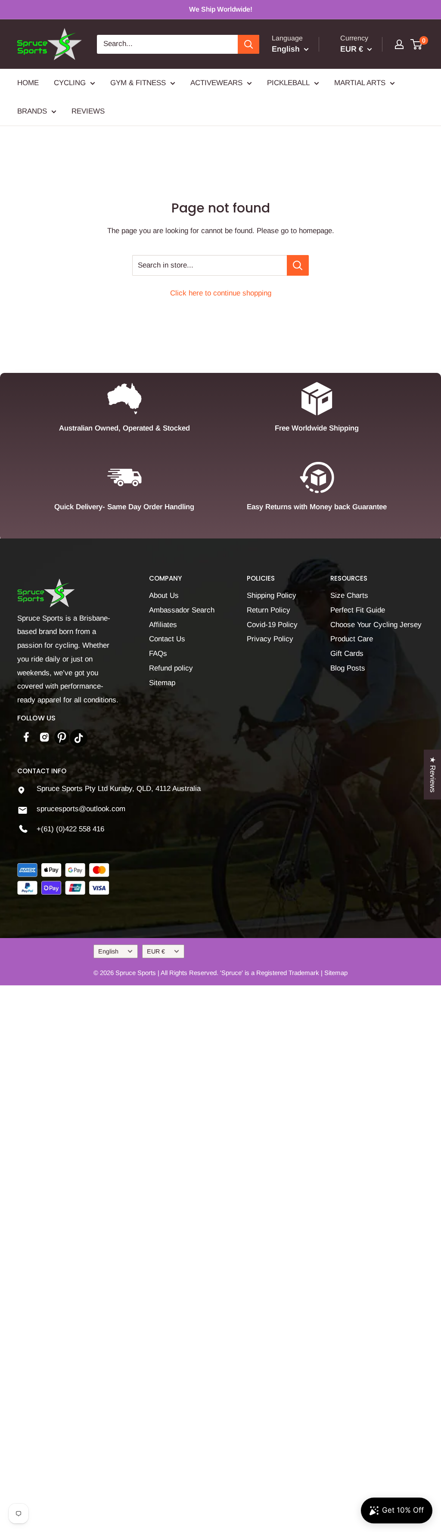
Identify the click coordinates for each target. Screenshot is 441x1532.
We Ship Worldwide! (220, 9)
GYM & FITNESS (138, 83)
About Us (164, 595)
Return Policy (268, 610)
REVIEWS (88, 111)
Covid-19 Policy (272, 625)
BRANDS (32, 111)
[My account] (399, 44)
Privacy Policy (270, 639)
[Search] (248, 44)
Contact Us (167, 639)
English (108, 951)
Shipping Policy (271, 595)
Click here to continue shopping (220, 293)
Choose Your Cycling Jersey (376, 625)
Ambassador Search (181, 610)
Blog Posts (347, 668)
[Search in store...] (298, 265)
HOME (28, 83)
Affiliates (163, 625)
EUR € (156, 951)
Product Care (351, 639)
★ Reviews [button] (433, 775)
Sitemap (162, 683)
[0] (416, 44)
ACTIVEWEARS (216, 83)
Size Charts (349, 595)
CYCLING (70, 83)
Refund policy (171, 668)
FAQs (158, 653)
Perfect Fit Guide (357, 610)
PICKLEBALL (288, 83)
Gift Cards (346, 653)
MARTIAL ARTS (359, 83)
